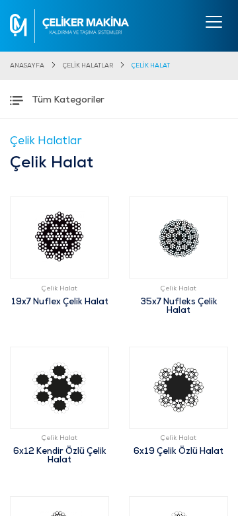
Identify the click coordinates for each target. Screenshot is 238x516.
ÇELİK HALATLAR (88, 66)
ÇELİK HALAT (151, 66)
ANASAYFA (27, 66)
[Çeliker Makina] (69, 26)
